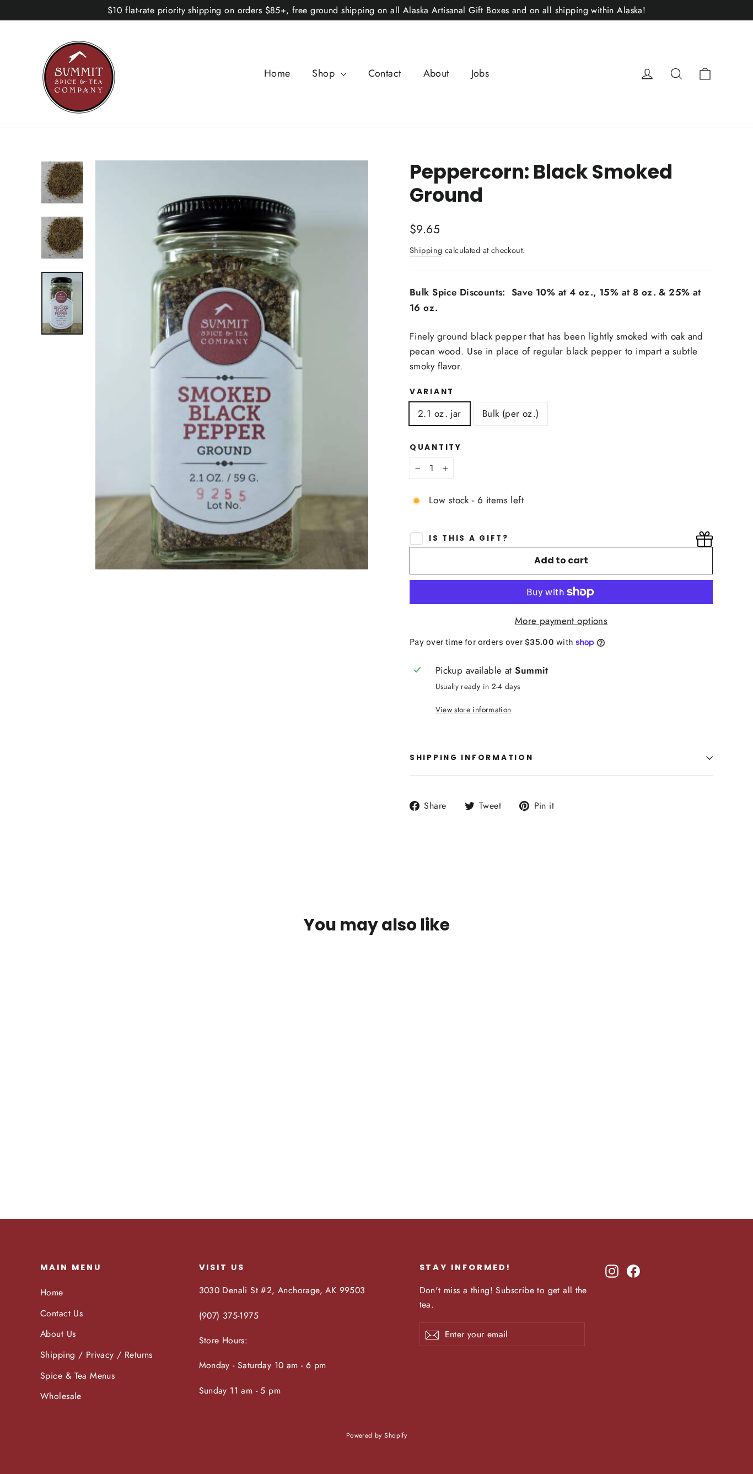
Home (277, 73)
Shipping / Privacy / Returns (96, 1354)
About (436, 73)
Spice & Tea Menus (77, 1375)
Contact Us (61, 1313)
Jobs (480, 73)
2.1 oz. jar (439, 413)
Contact (384, 73)
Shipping (426, 250)
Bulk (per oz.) (510, 413)
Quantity (436, 447)
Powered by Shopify (376, 1435)
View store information (473, 709)
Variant (432, 392)
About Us (58, 1333)
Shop (324, 73)
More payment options (561, 620)
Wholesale (61, 1396)
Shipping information (471, 757)
